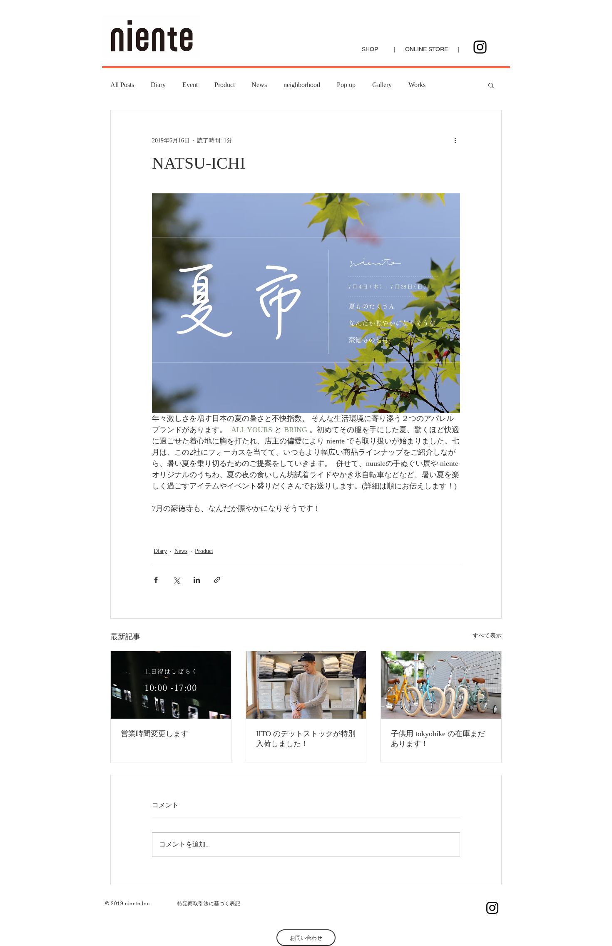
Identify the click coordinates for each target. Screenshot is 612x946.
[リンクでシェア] (217, 580)
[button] (491, 85)
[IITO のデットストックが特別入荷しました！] (306, 685)
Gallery (382, 84)
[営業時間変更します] (171, 685)
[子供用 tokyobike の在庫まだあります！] (441, 685)
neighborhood (302, 84)
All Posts (122, 84)
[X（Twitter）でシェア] (176, 580)
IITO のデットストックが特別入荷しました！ (306, 738)
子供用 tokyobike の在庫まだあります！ (438, 738)
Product (224, 84)
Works (416, 84)
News (259, 84)
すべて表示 (487, 635)
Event (190, 84)
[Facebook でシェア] (156, 580)
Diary (158, 84)
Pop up (346, 84)
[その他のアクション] (455, 140)
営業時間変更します (154, 733)
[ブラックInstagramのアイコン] (492, 908)
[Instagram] (480, 47)
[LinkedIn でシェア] (197, 580)
